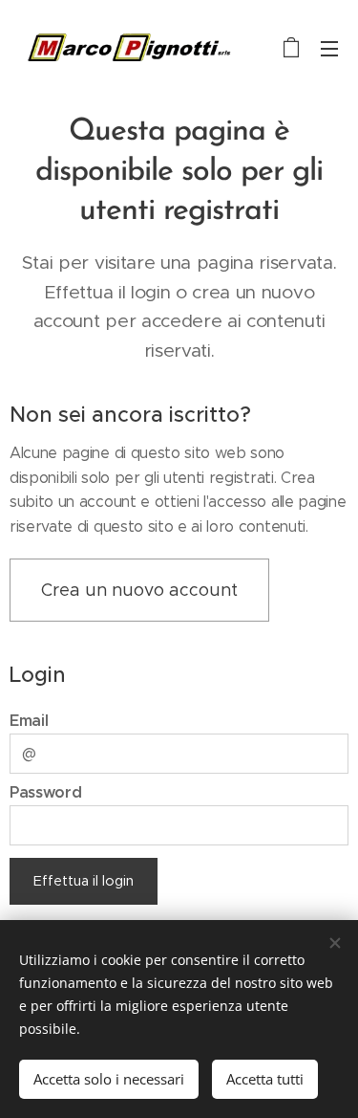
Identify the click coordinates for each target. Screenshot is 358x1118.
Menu (329, 48)
